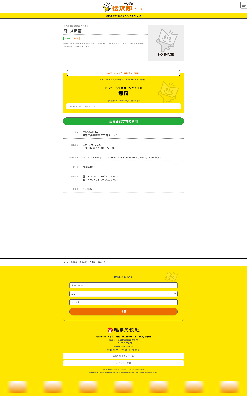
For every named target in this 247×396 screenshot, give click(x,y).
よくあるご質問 (123, 363)
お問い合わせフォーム (123, 355)
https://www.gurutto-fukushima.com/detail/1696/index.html (122, 157)
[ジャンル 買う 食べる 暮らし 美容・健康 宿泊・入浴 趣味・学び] (123, 302)
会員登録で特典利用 (128, 121)
